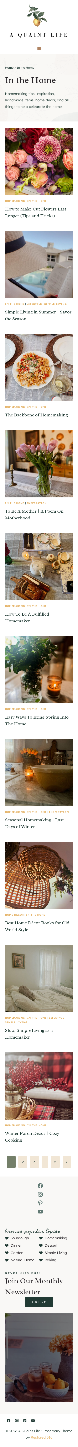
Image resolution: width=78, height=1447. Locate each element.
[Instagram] (16, 1420)
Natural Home (22, 1260)
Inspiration (37, 503)
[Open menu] (39, 48)
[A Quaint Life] (39, 21)
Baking (50, 1260)
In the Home (37, 200)
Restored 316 (41, 1437)
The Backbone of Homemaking (36, 415)
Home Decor (14, 914)
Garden (17, 1253)
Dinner (16, 1245)
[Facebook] (8, 1420)
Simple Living (55, 303)
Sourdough (20, 1238)
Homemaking (15, 200)
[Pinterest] (24, 1420)
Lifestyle (34, 303)
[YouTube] (32, 1420)
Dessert (51, 1245)
